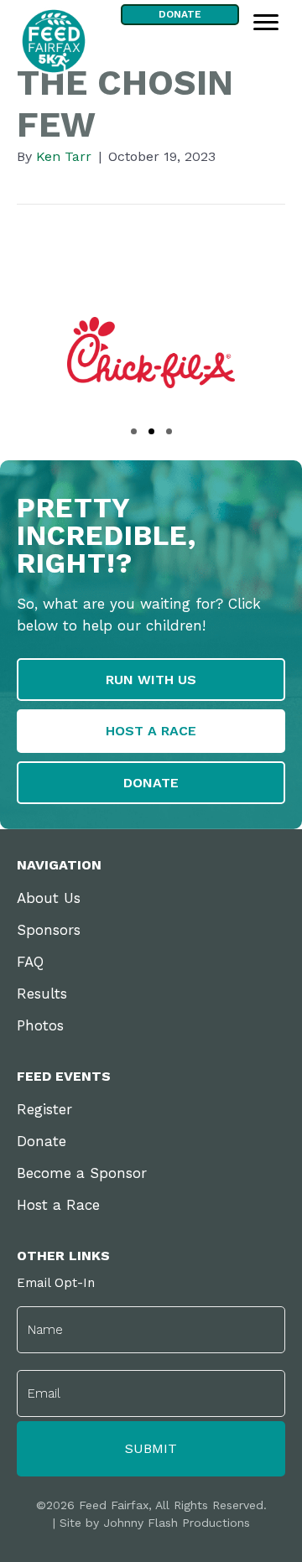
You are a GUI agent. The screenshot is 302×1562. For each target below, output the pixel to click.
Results (42, 993)
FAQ (30, 961)
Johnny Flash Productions (176, 1522)
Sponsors (49, 929)
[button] (134, 431)
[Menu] (266, 22)
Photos (40, 1025)
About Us (49, 898)
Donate (41, 1141)
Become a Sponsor (82, 1173)
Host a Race (58, 1204)
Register (44, 1109)
